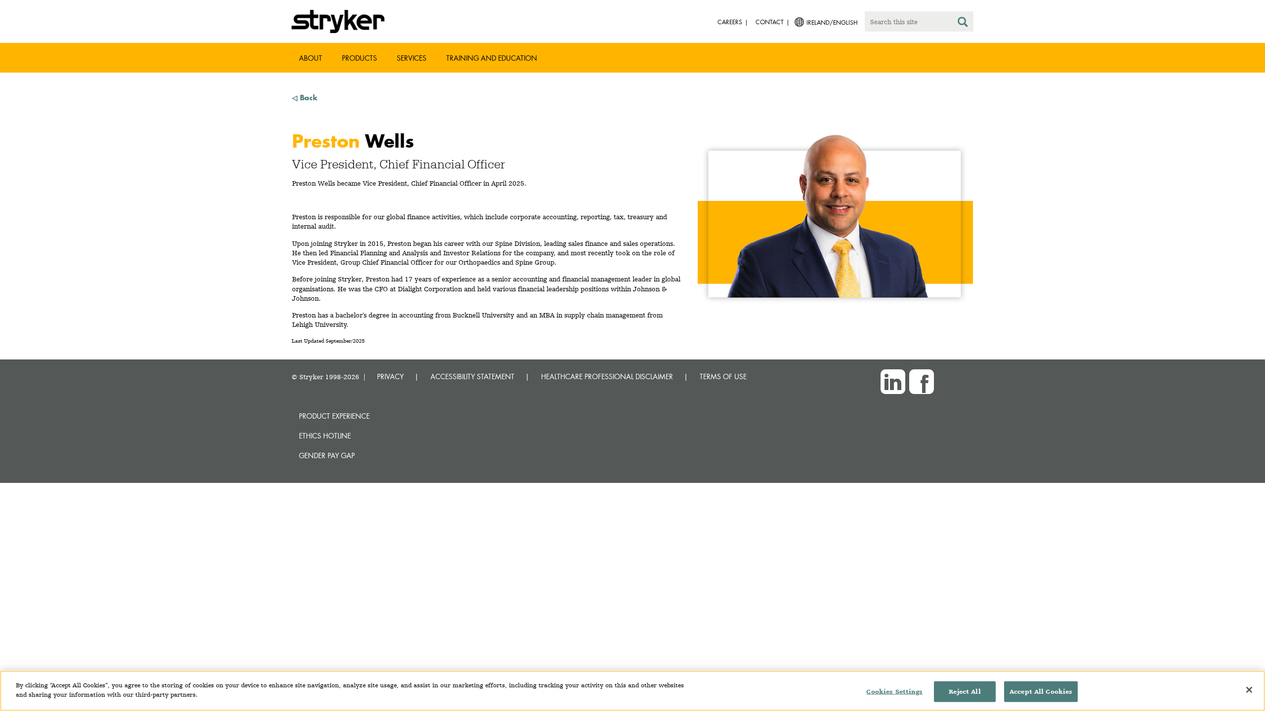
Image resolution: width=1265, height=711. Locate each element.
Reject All (964, 691)
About (310, 58)
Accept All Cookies (1041, 691)
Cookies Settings (894, 691)
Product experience (334, 416)
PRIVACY (390, 376)
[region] (632, 691)
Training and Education (491, 58)
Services (411, 58)
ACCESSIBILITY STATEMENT (472, 376)
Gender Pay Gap (327, 455)
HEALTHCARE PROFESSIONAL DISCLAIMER (607, 376)
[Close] (1249, 690)
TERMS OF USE (723, 376)
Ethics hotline (325, 435)
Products (359, 58)
